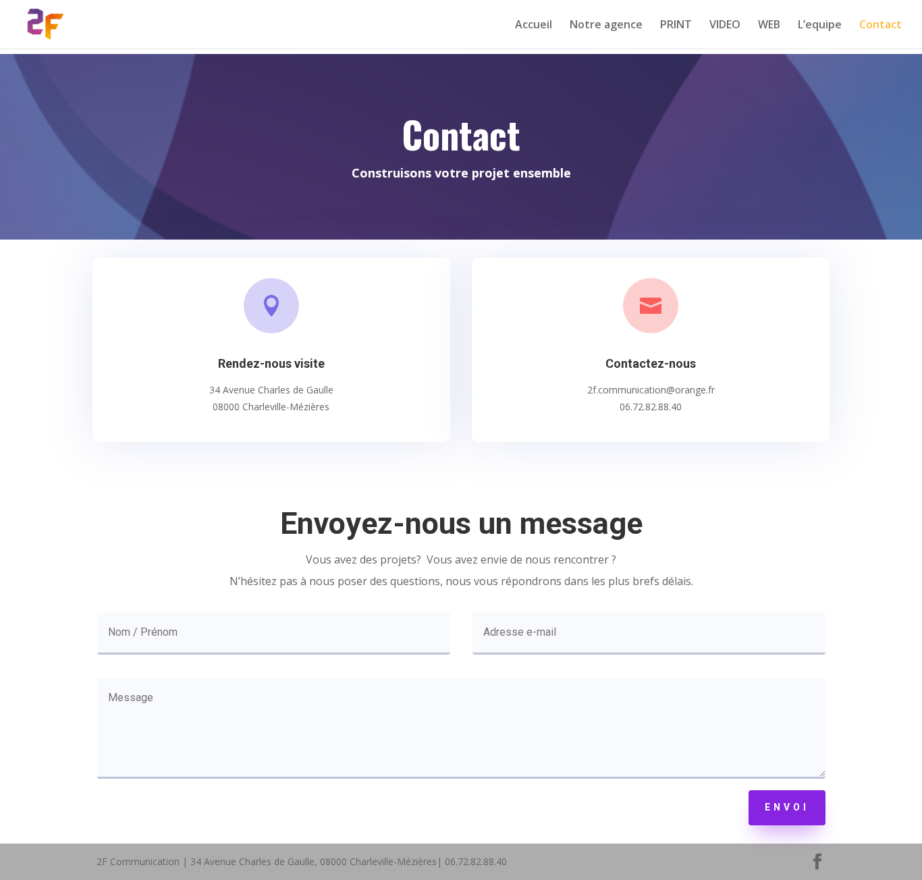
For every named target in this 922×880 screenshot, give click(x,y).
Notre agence (606, 26)
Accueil (533, 26)
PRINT (676, 26)
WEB (769, 26)
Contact (880, 26)
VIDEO (724, 26)
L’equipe (820, 26)
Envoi (787, 807)
